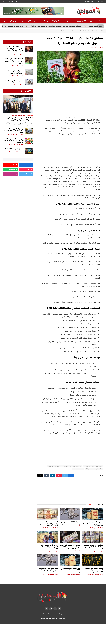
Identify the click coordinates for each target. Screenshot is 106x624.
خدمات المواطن (70, 21)
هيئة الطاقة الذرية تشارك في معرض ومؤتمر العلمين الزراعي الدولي (20, 119)
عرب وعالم (13, 21)
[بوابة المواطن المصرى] (89, 11)
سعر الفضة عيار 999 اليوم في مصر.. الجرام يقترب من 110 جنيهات (48, 570)
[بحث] (6, 1)
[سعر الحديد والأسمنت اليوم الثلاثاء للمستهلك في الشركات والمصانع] (70, 560)
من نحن (55, 614)
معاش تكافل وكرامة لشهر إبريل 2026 (94, 469)
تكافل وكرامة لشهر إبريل (89, 466)
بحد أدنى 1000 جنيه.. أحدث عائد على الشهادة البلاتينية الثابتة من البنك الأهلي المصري (70, 547)
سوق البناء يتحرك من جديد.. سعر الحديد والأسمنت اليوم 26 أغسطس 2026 (93, 523)
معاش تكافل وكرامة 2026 (53, 466)
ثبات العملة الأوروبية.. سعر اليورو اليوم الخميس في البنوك (32, 26)
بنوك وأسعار (45, 21)
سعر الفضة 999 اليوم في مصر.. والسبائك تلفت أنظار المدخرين (70, 523)
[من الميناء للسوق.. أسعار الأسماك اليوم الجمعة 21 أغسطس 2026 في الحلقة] (29, 131)
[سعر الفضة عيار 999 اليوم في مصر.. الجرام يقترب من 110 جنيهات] (47, 560)
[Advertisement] (70, 100)
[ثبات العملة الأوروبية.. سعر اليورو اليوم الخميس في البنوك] (29, 82)
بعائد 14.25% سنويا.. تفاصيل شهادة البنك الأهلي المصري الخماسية (93, 547)
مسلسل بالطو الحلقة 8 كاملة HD (14, 149)
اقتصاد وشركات (57, 21)
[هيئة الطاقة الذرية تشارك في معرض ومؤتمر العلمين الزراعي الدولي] (18, 104)
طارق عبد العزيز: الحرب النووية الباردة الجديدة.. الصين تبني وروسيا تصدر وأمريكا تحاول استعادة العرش (15, 49)
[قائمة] (4, 21)
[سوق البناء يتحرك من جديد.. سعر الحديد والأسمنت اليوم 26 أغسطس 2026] (92, 514)
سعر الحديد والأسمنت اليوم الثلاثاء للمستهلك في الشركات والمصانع (70, 570)
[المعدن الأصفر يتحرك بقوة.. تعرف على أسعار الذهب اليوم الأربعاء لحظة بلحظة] (92, 560)
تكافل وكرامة (99, 466)
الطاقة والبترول (82, 21)
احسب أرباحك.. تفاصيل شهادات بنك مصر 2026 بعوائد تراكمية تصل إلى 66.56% (48, 523)
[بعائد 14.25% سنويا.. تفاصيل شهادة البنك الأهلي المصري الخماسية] (92, 537)
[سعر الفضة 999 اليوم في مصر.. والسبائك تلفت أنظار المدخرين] (70, 514)
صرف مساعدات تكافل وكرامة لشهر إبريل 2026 (71, 466)
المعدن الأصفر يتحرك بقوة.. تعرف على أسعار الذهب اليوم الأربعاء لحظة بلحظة (93, 570)
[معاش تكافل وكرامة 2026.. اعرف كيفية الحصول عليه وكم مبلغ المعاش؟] (70, 67)
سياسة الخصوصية (47, 614)
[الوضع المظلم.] (4, 1)
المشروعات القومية (32, 21)
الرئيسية (98, 21)
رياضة (21, 21)
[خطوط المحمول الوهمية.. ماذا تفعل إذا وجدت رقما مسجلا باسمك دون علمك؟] (29, 141)
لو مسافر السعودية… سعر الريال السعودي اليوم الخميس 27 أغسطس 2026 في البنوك (14, 71)
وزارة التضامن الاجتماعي (78, 469)
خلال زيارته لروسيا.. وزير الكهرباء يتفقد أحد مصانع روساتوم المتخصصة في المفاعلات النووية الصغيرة (14, 61)
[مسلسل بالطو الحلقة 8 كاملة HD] (29, 151)
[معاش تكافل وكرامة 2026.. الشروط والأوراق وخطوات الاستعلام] (47, 537)
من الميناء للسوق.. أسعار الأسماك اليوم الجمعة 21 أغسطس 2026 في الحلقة (14, 130)
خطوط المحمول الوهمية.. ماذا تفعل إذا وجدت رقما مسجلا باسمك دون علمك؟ (14, 140)
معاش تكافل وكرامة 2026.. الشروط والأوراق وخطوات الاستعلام (49, 547)
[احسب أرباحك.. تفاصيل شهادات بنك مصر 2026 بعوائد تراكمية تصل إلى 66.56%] (47, 514)
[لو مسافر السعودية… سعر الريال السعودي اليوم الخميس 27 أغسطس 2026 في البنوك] (29, 72)
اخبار (91, 21)
